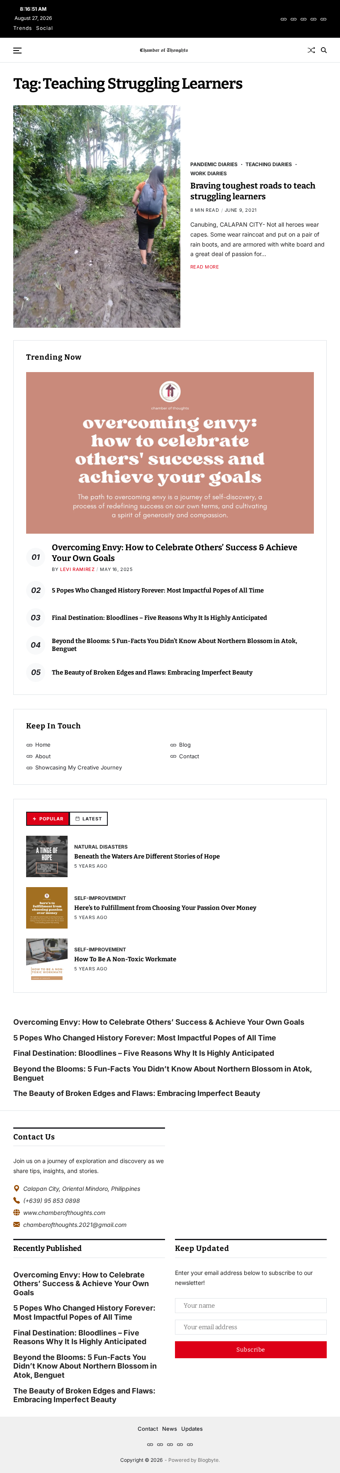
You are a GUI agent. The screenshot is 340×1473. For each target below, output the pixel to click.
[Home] (283, 19)
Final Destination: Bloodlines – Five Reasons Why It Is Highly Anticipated (159, 618)
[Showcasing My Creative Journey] (323, 19)
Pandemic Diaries (214, 164)
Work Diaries (208, 173)
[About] (303, 19)
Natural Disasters (101, 846)
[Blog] (293, 19)
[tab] (47, 819)
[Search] (324, 50)
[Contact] (313, 19)
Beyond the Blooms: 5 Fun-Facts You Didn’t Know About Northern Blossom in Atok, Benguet (162, 1073)
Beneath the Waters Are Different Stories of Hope (147, 856)
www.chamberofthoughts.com (64, 1212)
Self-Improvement (100, 898)
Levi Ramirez (77, 569)
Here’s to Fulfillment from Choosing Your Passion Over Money (165, 908)
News (169, 1428)
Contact (148, 1428)
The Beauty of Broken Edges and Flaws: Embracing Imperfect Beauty (152, 672)
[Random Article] (311, 50)
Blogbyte (208, 1460)
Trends (22, 28)
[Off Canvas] (17, 50)
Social (44, 28)
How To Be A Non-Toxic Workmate (125, 959)
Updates (192, 1428)
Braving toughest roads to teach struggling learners (253, 191)
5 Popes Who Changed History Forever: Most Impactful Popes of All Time (158, 590)
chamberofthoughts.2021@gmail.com (74, 1224)
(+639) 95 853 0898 (51, 1200)
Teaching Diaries (268, 164)
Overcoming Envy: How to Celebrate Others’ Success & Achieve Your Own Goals (159, 1022)
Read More (204, 267)
